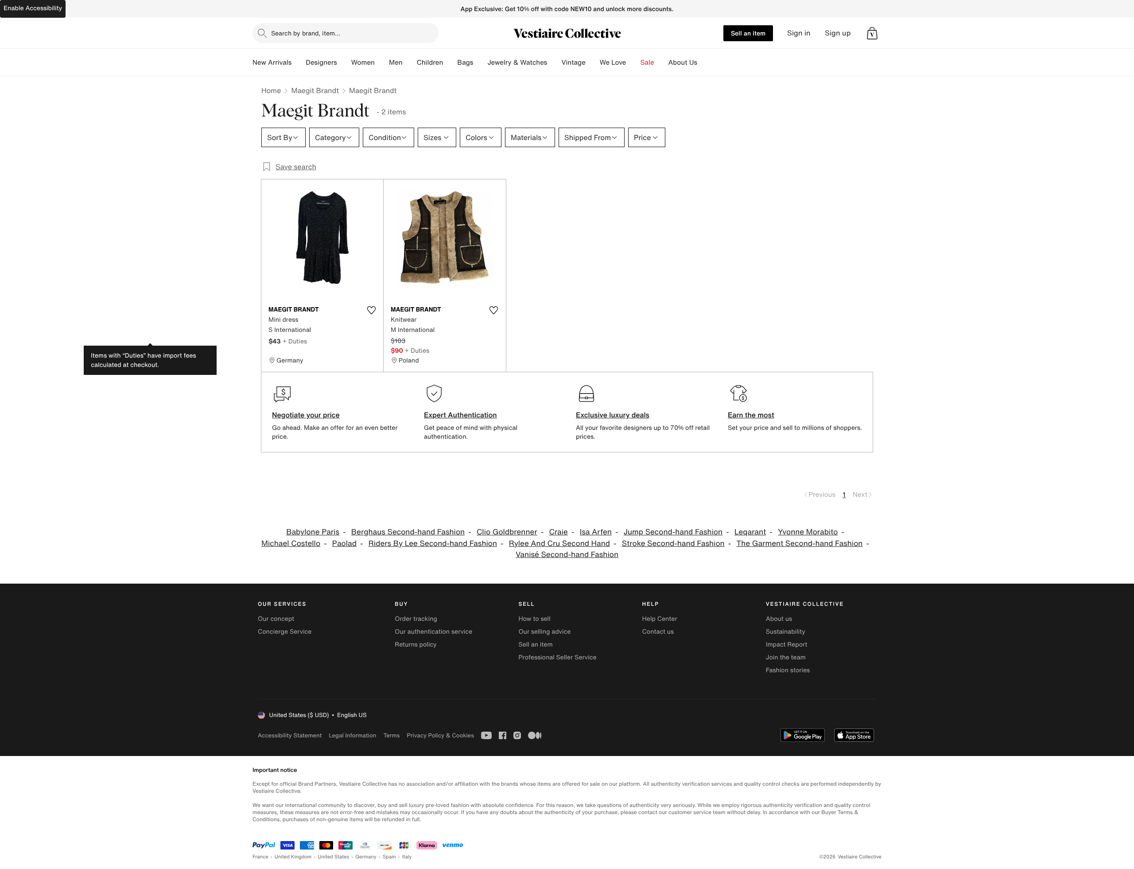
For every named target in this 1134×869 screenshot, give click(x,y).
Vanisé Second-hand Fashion (567, 554)
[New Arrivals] (298, 62)
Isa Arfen (596, 532)
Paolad (344, 543)
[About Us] (704, 62)
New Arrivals (271, 62)
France (260, 856)
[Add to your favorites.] (371, 310)
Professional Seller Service (557, 657)
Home (271, 90)
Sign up (838, 33)
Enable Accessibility (33, 8)
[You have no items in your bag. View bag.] (872, 33)
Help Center (659, 618)
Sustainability (785, 631)
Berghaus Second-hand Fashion (408, 532)
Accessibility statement (290, 735)
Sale (647, 62)
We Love (613, 62)
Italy (407, 856)
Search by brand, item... (305, 33)
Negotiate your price (306, 414)
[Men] (409, 62)
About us (779, 618)
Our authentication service (433, 631)
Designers (321, 62)
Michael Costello (290, 543)
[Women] (381, 62)
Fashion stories (788, 670)
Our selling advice (544, 631)
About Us (682, 62)
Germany (366, 856)
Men (396, 62)
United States (334, 856)
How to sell (534, 618)
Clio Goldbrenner (507, 532)
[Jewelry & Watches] (554, 62)
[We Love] (633, 62)
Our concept (276, 618)
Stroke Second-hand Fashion (673, 543)
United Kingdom (293, 856)
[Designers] (344, 62)
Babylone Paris (312, 532)
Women (363, 62)
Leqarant (750, 532)
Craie (558, 532)
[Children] (450, 62)
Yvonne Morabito (808, 532)
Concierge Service (284, 631)
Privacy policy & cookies (440, 735)
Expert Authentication (460, 414)
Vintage (573, 62)
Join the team (786, 657)
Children (430, 62)
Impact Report (787, 644)
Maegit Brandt (314, 90)
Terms (391, 735)
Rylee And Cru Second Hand (559, 543)
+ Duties (295, 341)
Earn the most (751, 414)
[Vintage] (592, 62)
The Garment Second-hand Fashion (799, 543)
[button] (872, 33)
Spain (389, 856)
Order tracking (416, 618)
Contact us (658, 631)
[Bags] (480, 62)
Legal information (352, 735)
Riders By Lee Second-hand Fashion (433, 543)
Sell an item (748, 33)
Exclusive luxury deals (612, 414)
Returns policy (415, 644)
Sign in (799, 33)
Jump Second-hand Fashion (673, 532)
